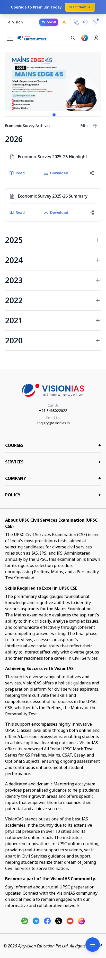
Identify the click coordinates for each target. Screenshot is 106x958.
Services (53, 462)
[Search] (73, 38)
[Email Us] (85, 22)
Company (53, 478)
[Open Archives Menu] (92, 944)
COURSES (53, 445)
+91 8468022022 (53, 410)
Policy (53, 495)
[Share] (91, 173)
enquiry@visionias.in (53, 422)
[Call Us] (76, 22)
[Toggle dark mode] (64, 22)
